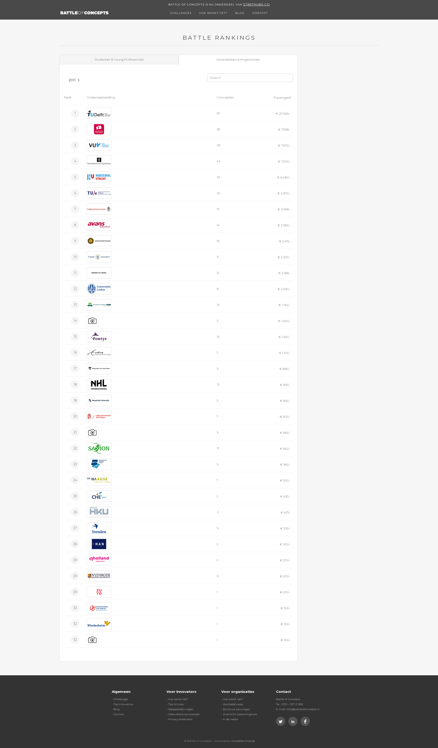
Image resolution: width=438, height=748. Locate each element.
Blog (240, 13)
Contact (260, 13)
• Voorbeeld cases (232, 704)
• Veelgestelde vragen (180, 709)
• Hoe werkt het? (177, 699)
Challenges (180, 13)
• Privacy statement (180, 719)
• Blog (116, 709)
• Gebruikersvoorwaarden (183, 714)
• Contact (118, 714)
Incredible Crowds (243, 741)
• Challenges (120, 699)
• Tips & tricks (175, 704)
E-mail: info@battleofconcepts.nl (297, 709)
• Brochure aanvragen (235, 709)
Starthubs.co (256, 4)
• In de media (229, 719)
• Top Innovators (122, 704)
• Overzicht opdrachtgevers (239, 714)
